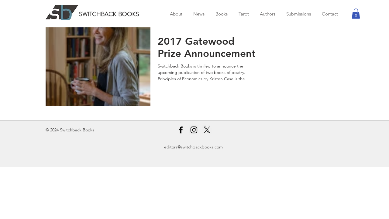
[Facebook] (180, 129)
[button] (356, 14)
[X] (207, 129)
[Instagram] (193, 129)
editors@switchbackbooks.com (193, 147)
